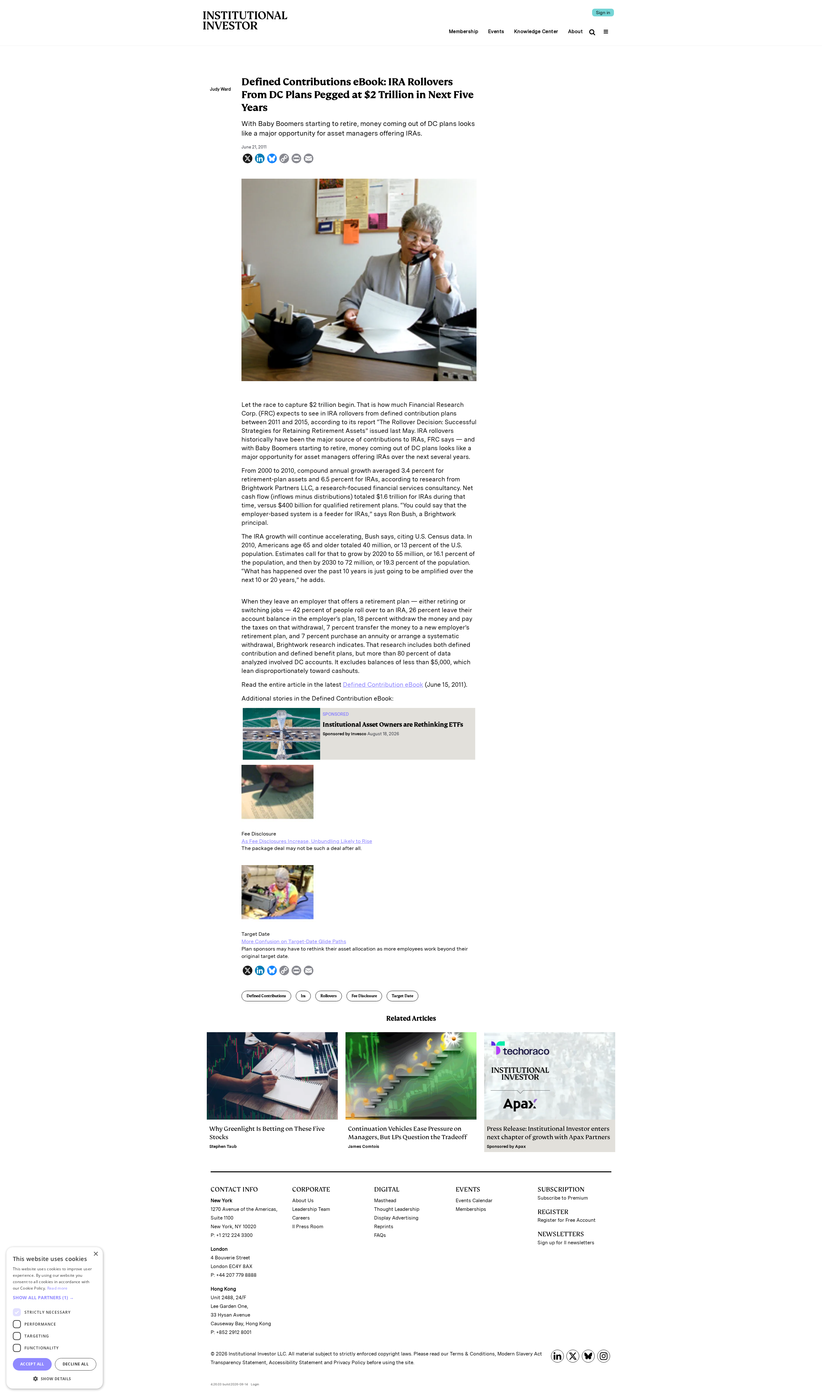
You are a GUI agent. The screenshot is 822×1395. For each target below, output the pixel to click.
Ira (303, 995)
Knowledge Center (536, 31)
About (575, 31)
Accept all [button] (32, 1364)
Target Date (402, 995)
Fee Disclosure (364, 995)
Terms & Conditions (472, 1354)
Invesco (358, 733)
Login (255, 1384)
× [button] (95, 1254)
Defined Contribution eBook (383, 684)
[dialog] (54, 1318)
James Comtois (363, 1146)
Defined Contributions (266, 995)
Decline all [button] (76, 1364)
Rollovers (328, 995)
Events (496, 31)
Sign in (603, 12)
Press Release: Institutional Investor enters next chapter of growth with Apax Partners (548, 1133)
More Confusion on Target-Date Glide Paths (293, 941)
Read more (57, 1288)
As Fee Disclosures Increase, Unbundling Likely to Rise (306, 841)
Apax (520, 1146)
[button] (54, 1297)
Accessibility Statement (296, 1362)
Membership (463, 31)
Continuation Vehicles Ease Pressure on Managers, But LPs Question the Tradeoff (407, 1133)
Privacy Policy (349, 1362)
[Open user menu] (606, 29)
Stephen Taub (223, 1146)
